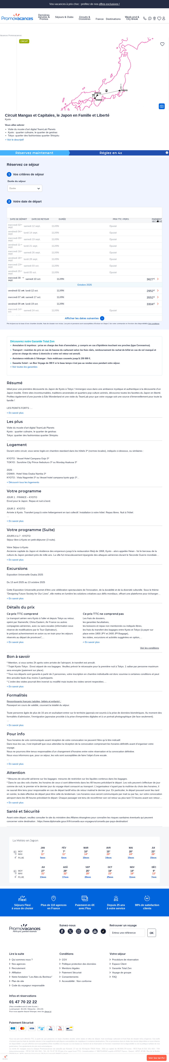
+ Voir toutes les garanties (23, 366)
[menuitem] (43, 17)
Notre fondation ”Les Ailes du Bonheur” (32, 976)
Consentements (70, 976)
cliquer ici (47, 1011)
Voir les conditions (149, 648)
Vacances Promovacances (11, 35)
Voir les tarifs (156, 1058)
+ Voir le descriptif (14, 139)
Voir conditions (153, 323)
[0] (159, 18)
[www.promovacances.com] (17, 17)
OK (152, 933)
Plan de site (18, 981)
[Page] (62, 931)
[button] (22, 903)
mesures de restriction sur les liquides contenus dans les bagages (92, 778)
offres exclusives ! (109, 4)
